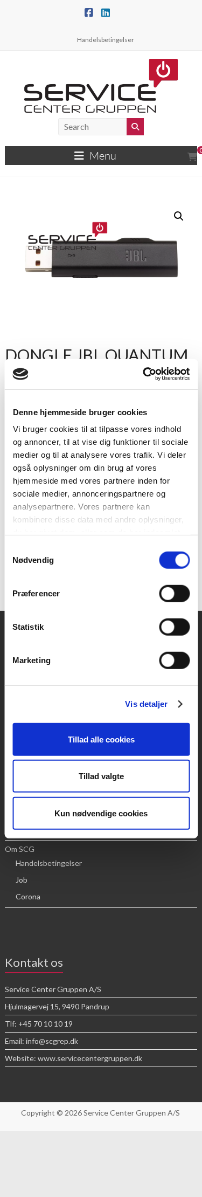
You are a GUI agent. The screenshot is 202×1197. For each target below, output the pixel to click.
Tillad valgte (101, 776)
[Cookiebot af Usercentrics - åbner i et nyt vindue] (144, 374)
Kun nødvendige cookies (101, 812)
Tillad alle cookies (101, 739)
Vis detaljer (146, 703)
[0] (192, 157)
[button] (179, 216)
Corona (28, 896)
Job (21, 879)
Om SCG (19, 849)
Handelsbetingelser (105, 40)
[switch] (174, 593)
